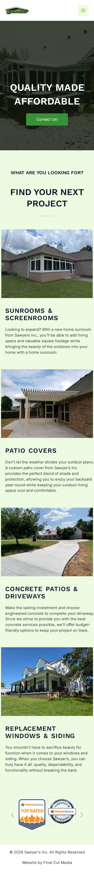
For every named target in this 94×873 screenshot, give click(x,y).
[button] (12, 814)
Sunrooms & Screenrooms (31, 314)
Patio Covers (31, 450)
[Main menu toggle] (83, 10)
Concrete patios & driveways (41, 592)
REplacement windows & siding (40, 732)
